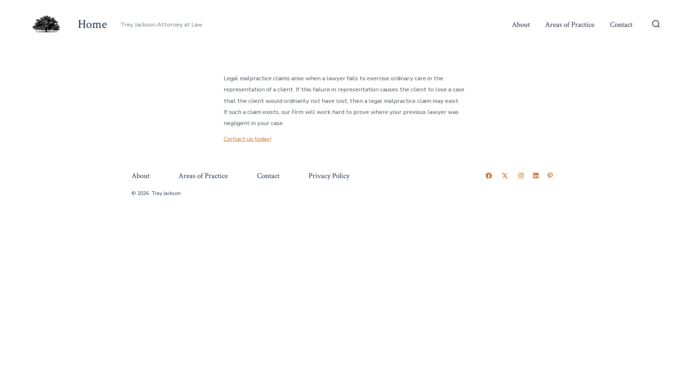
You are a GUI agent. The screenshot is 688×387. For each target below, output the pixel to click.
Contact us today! (247, 139)
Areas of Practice (569, 24)
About (521, 24)
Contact (621, 24)
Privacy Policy (329, 176)
